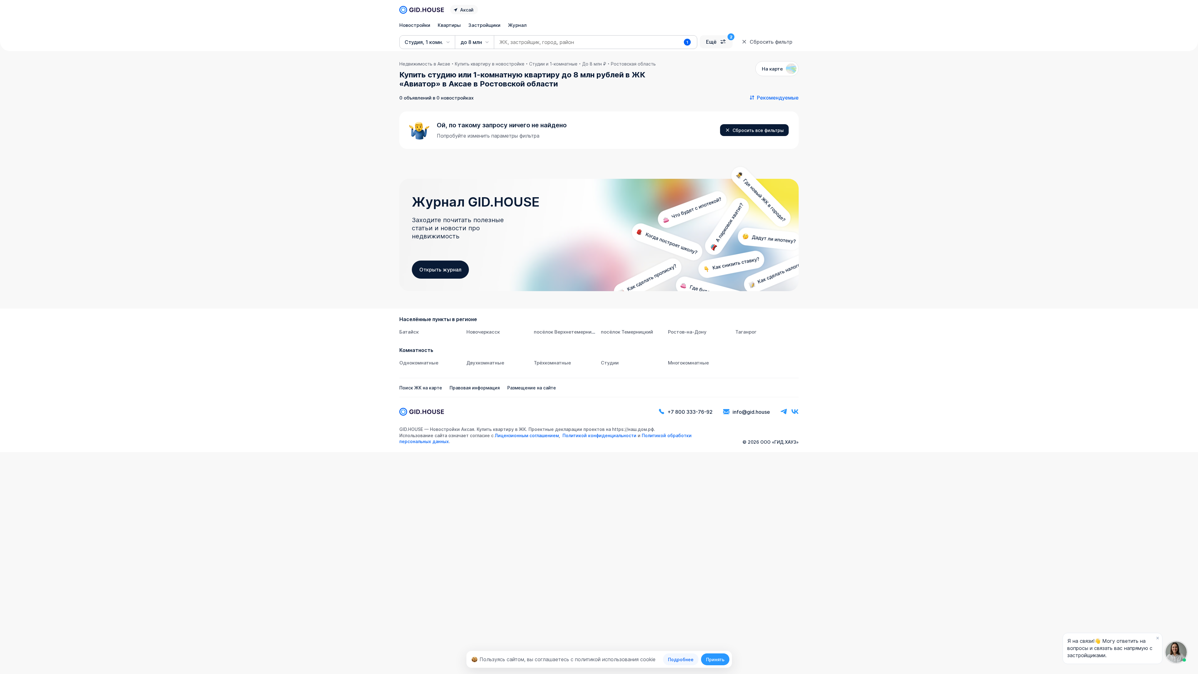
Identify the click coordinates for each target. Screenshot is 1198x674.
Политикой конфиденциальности (599, 435)
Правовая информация (475, 387)
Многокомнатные (688, 363)
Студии (610, 363)
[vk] (795, 411)
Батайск (409, 332)
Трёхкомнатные (552, 363)
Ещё (711, 42)
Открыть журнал (440, 269)
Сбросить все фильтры (758, 130)
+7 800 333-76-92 (690, 412)
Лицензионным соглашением (527, 435)
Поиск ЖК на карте (420, 387)
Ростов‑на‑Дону (687, 332)
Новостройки (414, 25)
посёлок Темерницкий (627, 332)
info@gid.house (751, 412)
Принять (715, 659)
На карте (772, 69)
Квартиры (449, 25)
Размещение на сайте (531, 387)
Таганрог (746, 332)
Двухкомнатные (485, 363)
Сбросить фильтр (771, 42)
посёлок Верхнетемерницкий (568, 332)
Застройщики (484, 25)
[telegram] (783, 411)
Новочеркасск (483, 332)
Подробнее (681, 659)
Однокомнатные (418, 363)
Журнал (517, 25)
